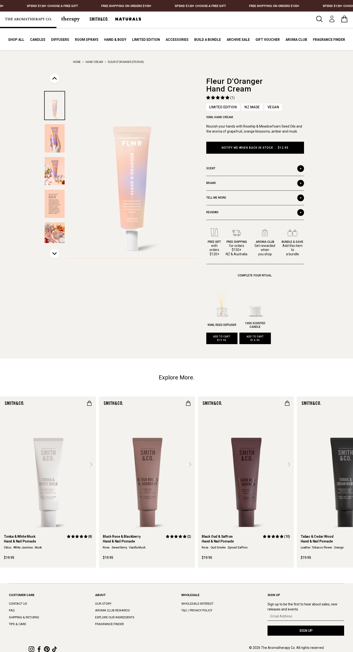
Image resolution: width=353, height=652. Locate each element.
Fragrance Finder (329, 40)
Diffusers (60, 40)
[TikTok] (54, 649)
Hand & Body (115, 40)
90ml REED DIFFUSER (221, 325)
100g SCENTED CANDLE (255, 325)
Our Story (103, 603)
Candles (37, 40)
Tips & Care (17, 624)
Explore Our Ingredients (114, 617)
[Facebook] (39, 649)
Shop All (16, 40)
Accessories (177, 40)
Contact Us (18, 603)
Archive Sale (238, 40)
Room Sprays (86, 40)
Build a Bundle (207, 40)
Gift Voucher (268, 40)
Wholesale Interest (197, 603)
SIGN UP (305, 631)
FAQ (12, 610)
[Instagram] (31, 649)
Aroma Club (296, 40)
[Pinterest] (47, 649)
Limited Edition (146, 40)
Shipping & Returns (24, 617)
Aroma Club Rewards (112, 610)
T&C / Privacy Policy (196, 610)
